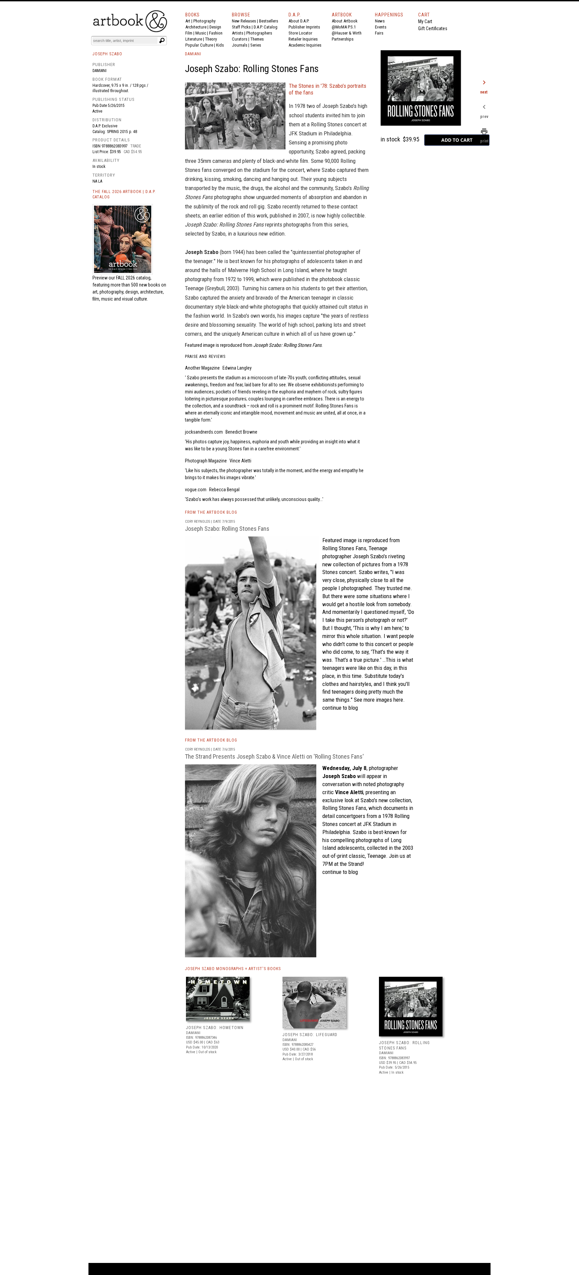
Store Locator (300, 33)
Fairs (379, 33)
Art (187, 20)
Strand (355, 863)
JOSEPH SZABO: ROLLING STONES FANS (404, 1045)
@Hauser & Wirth (347, 33)
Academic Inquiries (304, 45)
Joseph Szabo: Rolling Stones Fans (227, 528)
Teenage (378, 548)
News (380, 20)
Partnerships (342, 39)
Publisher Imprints (304, 26)
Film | (190, 33)
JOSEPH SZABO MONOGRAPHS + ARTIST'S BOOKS (233, 968)
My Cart (425, 21)
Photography (204, 20)
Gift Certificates (432, 28)
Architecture (195, 26)
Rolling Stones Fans (344, 548)
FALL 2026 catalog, (133, 277)
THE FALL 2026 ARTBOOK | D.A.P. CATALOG (124, 194)
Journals (239, 45)
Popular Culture (199, 45)
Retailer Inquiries (303, 39)
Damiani (99, 70)
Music (200, 33)
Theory (211, 39)
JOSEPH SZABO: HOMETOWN (215, 1027)
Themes (257, 39)
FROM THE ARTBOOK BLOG (211, 512)
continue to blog (340, 707)
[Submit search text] (162, 40)
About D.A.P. (298, 20)
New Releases (244, 20)
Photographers (259, 33)
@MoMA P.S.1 (344, 26)
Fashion (215, 33)
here (398, 699)
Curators (239, 39)
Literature (193, 39)
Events (380, 26)
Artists (237, 33)
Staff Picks (241, 26)
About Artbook (345, 20)
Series (255, 45)
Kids (220, 45)
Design (215, 26)
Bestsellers (268, 20)
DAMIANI (193, 54)
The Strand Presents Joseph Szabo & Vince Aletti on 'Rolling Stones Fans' (274, 756)
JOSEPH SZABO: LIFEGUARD (310, 1034)
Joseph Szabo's (370, 556)
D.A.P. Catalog (265, 26)
